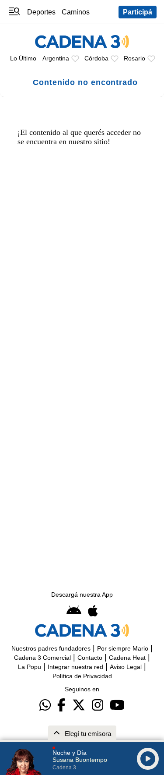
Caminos (76, 12)
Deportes (41, 12)
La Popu (29, 666)
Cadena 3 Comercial (42, 657)
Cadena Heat (127, 657)
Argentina (55, 58)
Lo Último (23, 58)
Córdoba (96, 58)
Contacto (89, 657)
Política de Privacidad (82, 675)
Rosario (134, 58)
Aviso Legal (126, 666)
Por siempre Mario (122, 648)
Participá (137, 12)
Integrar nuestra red (75, 666)
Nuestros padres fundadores (51, 648)
